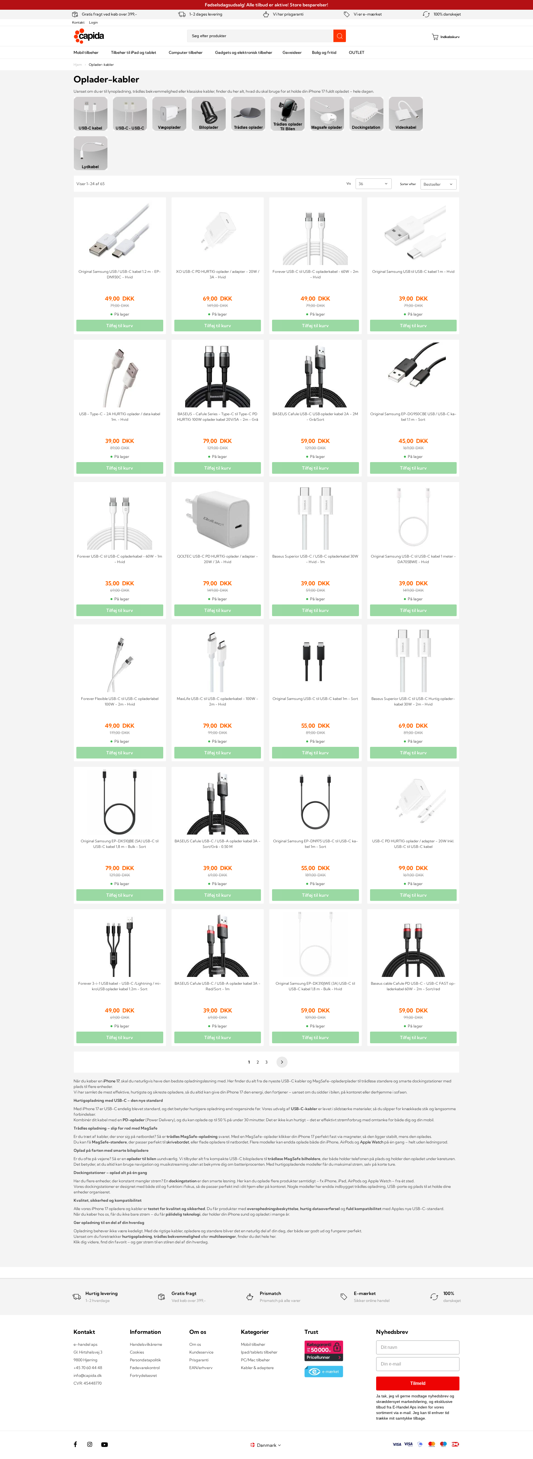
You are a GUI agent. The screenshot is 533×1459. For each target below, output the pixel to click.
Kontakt (78, 22)
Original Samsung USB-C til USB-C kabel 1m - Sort (315, 698)
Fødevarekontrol (145, 1367)
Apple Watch (371, 1142)
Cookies (137, 1352)
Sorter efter (408, 184)
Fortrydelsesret (143, 1375)
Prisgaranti (198, 1359)
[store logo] (89, 36)
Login (93, 22)
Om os (195, 1344)
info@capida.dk (88, 1375)
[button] (270, 1445)
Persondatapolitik (145, 1359)
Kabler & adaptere (257, 1367)
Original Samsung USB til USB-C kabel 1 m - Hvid (413, 271)
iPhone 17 (111, 1080)
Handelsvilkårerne (146, 1344)
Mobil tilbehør (253, 1344)
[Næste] (281, 1062)
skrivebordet (177, 1142)
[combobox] (266, 36)
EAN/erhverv (201, 1367)
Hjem (78, 64)
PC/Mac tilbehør (255, 1359)
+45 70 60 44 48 (88, 1367)
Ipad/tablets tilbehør (259, 1352)
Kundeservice (201, 1352)
